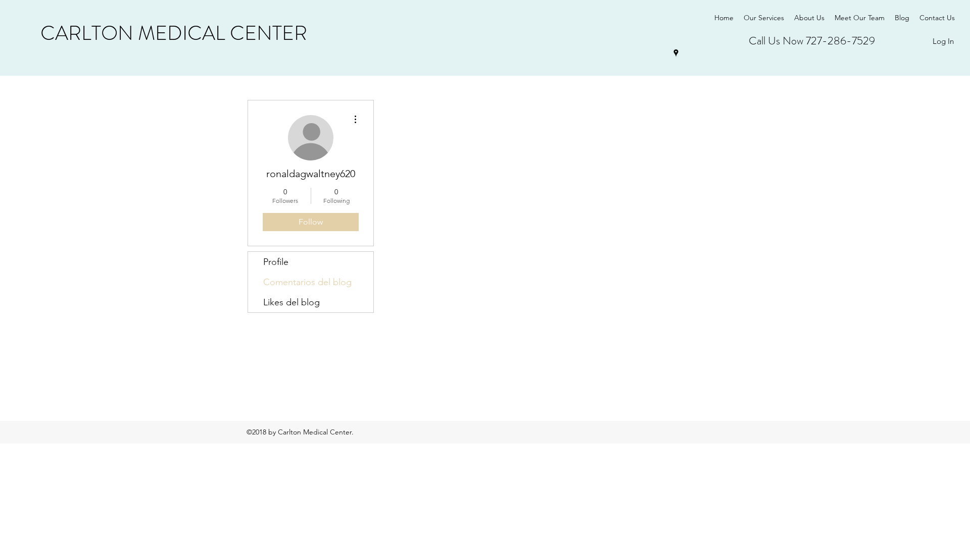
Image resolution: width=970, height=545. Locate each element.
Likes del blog (291, 302)
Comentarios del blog (307, 282)
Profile (275, 261)
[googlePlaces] (676, 53)
